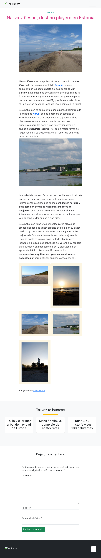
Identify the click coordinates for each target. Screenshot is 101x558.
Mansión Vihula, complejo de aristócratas (50, 424)
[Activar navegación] (92, 3)
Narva (36, 113)
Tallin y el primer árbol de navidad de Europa (19, 424)
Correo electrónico (32, 518)
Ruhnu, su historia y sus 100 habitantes (82, 424)
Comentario (27, 475)
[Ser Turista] (12, 4)
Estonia (50, 12)
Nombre (26, 507)
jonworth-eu (39, 390)
